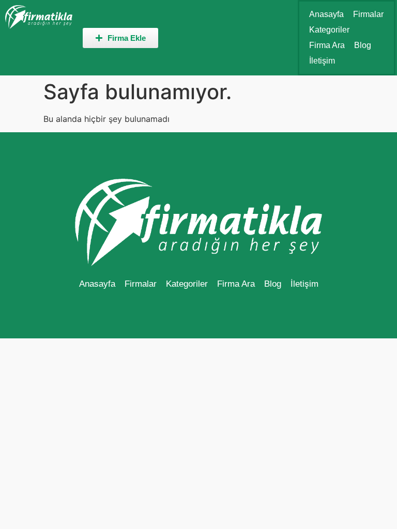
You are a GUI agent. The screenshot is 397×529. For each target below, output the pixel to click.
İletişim (322, 60)
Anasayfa (326, 14)
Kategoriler (329, 29)
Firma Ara (327, 45)
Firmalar (368, 14)
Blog (362, 45)
